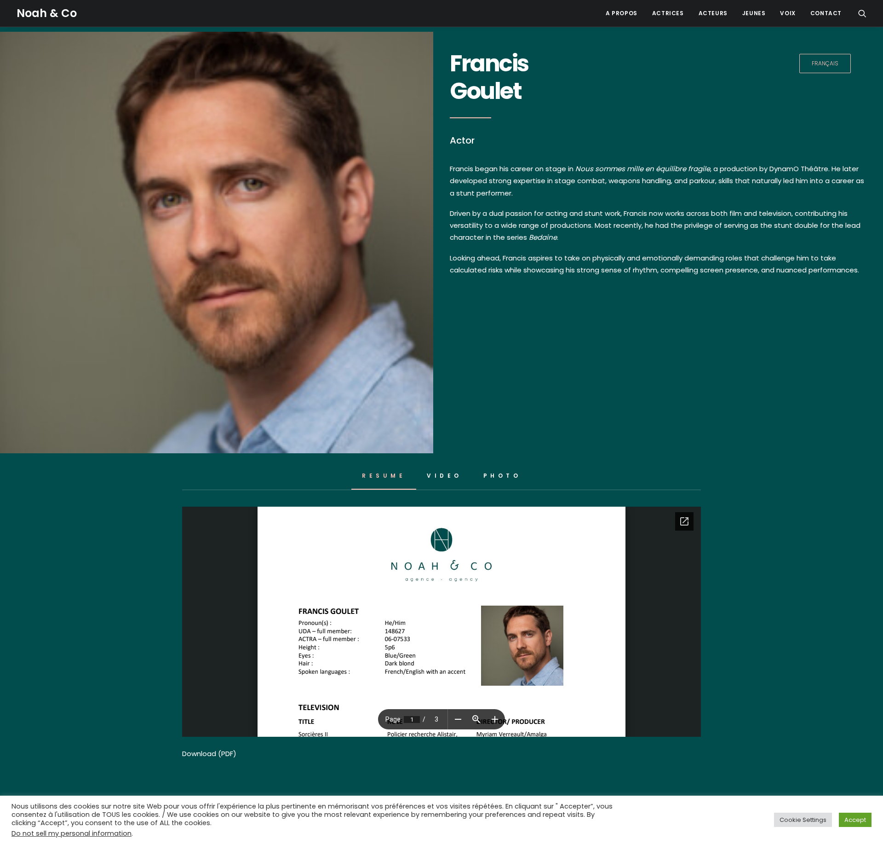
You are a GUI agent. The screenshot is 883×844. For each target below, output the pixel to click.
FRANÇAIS (825, 63)
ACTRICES (668, 13)
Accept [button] (855, 819)
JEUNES (754, 13)
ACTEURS (713, 13)
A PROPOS (621, 13)
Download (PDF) (209, 753)
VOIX (787, 13)
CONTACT (826, 13)
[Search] (862, 13)
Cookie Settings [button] (803, 819)
